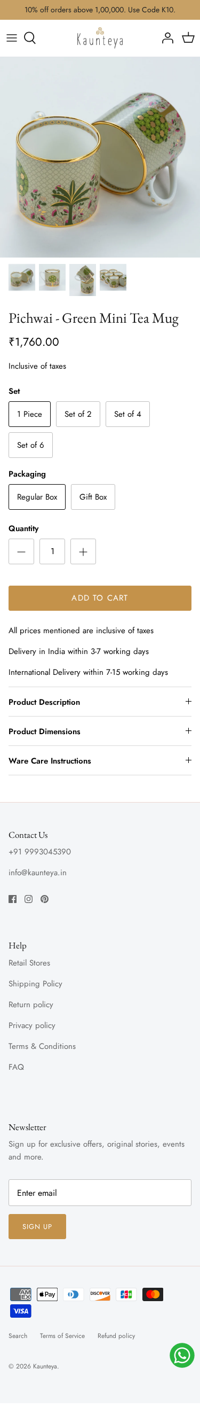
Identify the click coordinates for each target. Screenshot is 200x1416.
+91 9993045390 (40, 852)
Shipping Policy (35, 984)
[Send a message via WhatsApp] (182, 1355)
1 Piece (29, 414)
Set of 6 (30, 445)
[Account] (165, 38)
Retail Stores (29, 963)
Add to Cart (99, 598)
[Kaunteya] (99, 38)
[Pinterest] (45, 899)
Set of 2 (78, 414)
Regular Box (37, 497)
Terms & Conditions (42, 1046)
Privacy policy (32, 1025)
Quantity (23, 528)
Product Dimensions (45, 731)
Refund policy (116, 1336)
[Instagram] (29, 899)
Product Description (44, 702)
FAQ (16, 1067)
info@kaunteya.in (38, 872)
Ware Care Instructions (50, 761)
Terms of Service (62, 1336)
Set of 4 (127, 414)
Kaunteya (45, 1366)
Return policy (31, 1004)
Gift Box (93, 497)
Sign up (37, 1227)
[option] (100, 157)
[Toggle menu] (11, 38)
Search (18, 1336)
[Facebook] (13, 899)
